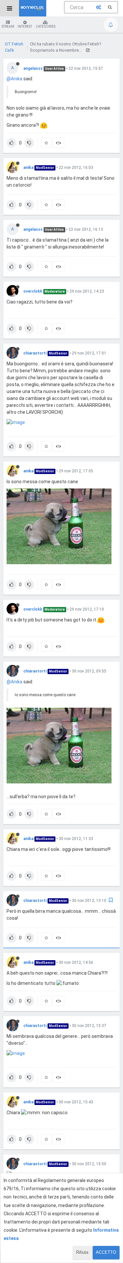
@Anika (14, 78)
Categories (45, 26)
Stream (8, 26)
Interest (25, 26)
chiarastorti (35, 353)
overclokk (32, 291)
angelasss (33, 68)
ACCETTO (106, 1252)
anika (28, 167)
